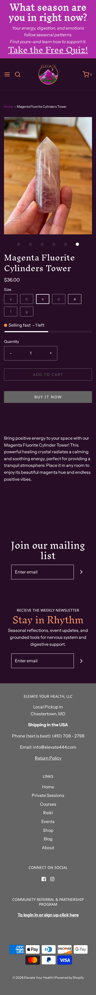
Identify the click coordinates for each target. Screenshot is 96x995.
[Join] (81, 572)
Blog (48, 838)
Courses (48, 804)
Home (8, 107)
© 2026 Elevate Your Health (33, 978)
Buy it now (48, 396)
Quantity (11, 341)
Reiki (48, 812)
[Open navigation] (7, 74)
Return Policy (48, 758)
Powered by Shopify (69, 978)
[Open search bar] (19, 74)
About (48, 847)
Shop (48, 830)
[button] (48, 175)
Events (48, 821)
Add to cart (48, 374)
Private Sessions (48, 795)
